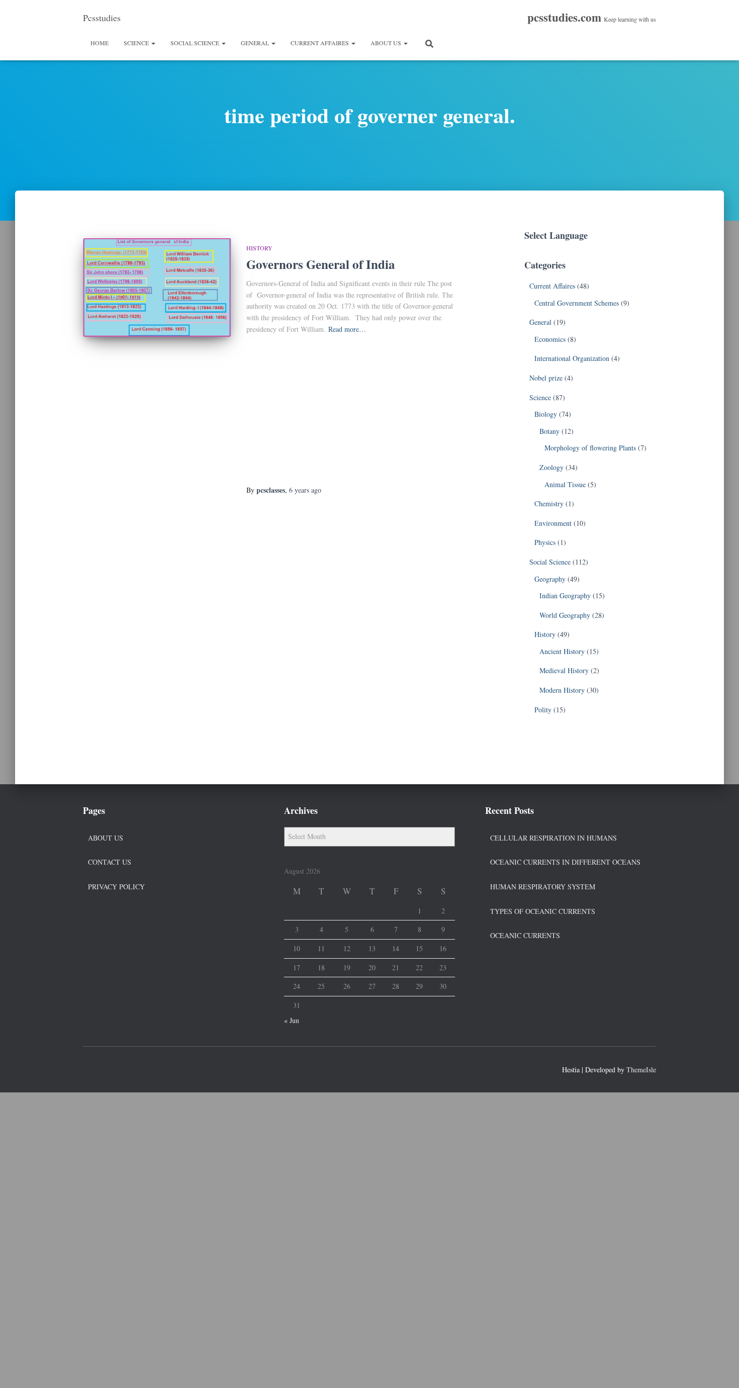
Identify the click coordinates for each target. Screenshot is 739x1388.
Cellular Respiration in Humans (553, 838)
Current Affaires (320, 43)
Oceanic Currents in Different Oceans (565, 862)
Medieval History (564, 670)
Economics (550, 339)
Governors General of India (320, 264)
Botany (549, 431)
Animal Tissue (565, 484)
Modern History (562, 690)
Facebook (91, 1068)
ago (305, 490)
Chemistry (549, 503)
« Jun (291, 1020)
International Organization (571, 358)
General (255, 43)
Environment (553, 523)
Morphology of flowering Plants (590, 447)
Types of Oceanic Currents (542, 911)
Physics (545, 542)
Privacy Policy (116, 886)
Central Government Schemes (576, 303)
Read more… (347, 329)
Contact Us (109, 862)
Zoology (551, 467)
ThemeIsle (641, 1069)
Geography (550, 579)
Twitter (109, 1068)
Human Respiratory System (542, 886)
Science (137, 43)
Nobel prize (546, 378)
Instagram (127, 1068)
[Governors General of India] (157, 287)
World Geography (564, 615)
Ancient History (562, 651)
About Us (387, 43)
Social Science (195, 43)
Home (99, 43)
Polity (542, 709)
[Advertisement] (353, 410)
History (259, 248)
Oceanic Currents (525, 935)
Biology (545, 414)
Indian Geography (565, 595)
